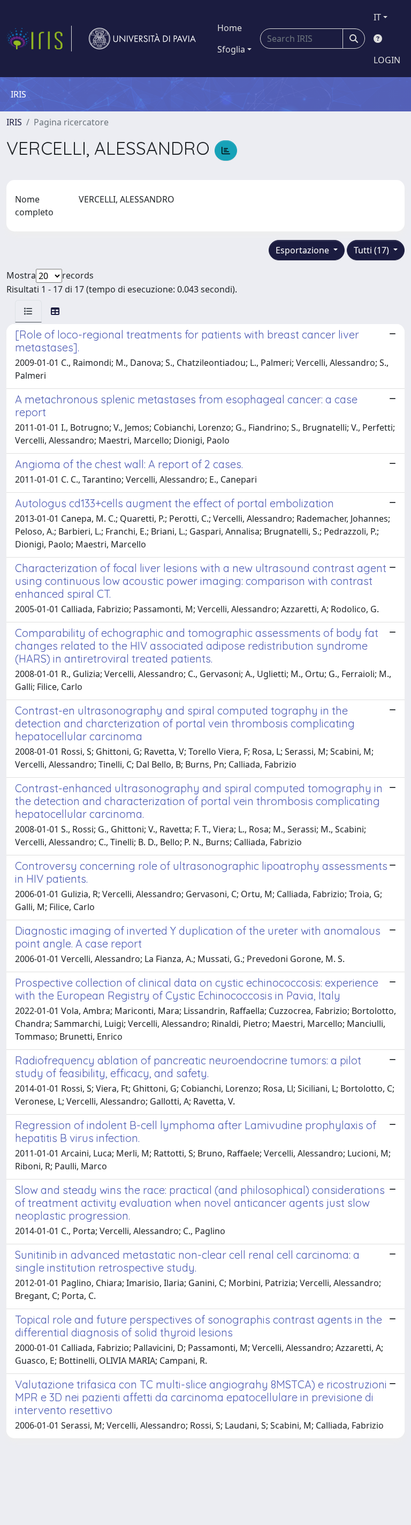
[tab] (28, 311)
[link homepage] (39, 38)
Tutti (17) (372, 250)
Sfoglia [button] (231, 49)
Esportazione (303, 250)
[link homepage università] (142, 38)
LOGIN (387, 60)
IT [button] (377, 17)
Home (229, 28)
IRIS (14, 122)
